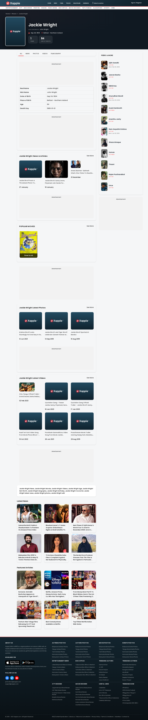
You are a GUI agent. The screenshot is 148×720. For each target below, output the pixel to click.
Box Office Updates (105, 695)
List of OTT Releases (105, 690)
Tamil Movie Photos (105, 652)
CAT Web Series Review (59, 690)
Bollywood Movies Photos (106, 646)
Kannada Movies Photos (106, 654)
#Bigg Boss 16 (126, 695)
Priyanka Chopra (127, 675)
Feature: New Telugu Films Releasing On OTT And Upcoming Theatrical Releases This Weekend (28, 624)
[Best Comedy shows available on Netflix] (56, 610)
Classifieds (97, 8)
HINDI (55, 3)
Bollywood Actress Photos (60, 646)
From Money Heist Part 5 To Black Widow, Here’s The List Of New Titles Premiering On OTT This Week (83, 594)
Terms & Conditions (107, 716)
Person (14, 14)
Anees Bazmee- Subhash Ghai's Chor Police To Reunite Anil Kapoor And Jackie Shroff (82, 172)
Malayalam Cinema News (60, 675)
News (27, 54)
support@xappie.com (12, 684)
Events (106, 8)
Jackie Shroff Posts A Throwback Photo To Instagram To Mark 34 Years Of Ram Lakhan (29, 182)
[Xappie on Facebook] (7, 678)
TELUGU (68, 3)
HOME (49, 3)
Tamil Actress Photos (58, 652)
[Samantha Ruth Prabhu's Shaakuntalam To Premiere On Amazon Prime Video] (29, 513)
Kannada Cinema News (59, 672)
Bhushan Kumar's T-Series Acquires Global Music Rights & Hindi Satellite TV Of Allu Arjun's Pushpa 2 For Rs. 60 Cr (56, 527)
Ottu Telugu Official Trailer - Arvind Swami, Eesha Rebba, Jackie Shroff (29, 395)
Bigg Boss (28, 8)
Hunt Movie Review (81, 692)
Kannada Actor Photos (82, 654)
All (21, 54)
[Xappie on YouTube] (17, 678)
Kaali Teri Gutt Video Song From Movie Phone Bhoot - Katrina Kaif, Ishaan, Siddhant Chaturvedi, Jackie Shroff (30, 434)
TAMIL (61, 3)
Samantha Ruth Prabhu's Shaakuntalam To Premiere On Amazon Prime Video (28, 527)
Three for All (28, 255)
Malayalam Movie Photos (106, 657)
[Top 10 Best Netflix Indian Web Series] (84, 610)
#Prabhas (125, 688)
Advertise (118, 716)
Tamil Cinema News (58, 670)
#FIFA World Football (128, 690)
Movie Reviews (74, 8)
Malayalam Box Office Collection (86, 675)
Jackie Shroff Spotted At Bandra (80, 333)
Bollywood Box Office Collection (85, 667)
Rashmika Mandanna (129, 664)
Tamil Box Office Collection (84, 670)
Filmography (56, 54)
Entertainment (12, 8)
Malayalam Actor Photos (83, 657)
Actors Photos (82, 643)
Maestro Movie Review (58, 697)
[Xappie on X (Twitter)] (12, 678)
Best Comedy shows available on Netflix (53, 623)
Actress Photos (59, 643)
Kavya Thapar (126, 680)
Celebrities (102, 688)
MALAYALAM (76, 3)
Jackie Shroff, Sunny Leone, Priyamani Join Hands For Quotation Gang (55, 182)
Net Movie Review (57, 699)
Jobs (113, 8)
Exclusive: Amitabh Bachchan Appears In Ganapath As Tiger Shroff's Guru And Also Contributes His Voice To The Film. (28, 594)
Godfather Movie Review (83, 705)
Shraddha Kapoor (128, 667)
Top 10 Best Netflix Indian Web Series (82, 623)
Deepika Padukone (128, 677)
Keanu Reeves (103, 677)
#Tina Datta (126, 700)
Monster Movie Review (82, 699)
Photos (37, 8)
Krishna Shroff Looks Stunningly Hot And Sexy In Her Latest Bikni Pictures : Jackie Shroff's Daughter (30, 333)
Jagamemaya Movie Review (61, 688)
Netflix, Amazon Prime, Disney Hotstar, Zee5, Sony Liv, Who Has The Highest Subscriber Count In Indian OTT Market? (56, 594)
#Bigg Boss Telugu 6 (128, 693)
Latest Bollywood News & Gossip (62, 664)
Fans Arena (52, 8)
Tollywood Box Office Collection (85, 664)
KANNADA (86, 3)
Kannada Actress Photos (59, 654)
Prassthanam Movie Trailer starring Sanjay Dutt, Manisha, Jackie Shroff (82, 434)
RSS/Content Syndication (60, 716)
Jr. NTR (101, 667)
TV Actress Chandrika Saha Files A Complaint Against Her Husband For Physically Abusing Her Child (56, 557)
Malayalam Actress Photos (60, 657)
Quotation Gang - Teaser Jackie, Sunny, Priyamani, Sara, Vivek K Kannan (56, 404)
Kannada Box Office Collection (85, 672)
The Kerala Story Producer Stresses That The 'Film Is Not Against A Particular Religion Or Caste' (83, 557)
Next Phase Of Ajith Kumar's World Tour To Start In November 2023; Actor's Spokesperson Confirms (83, 527)
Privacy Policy (96, 716)
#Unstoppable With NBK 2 (130, 703)
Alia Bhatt (125, 672)
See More (90, 156)
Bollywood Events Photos (130, 646)
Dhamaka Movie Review (83, 694)
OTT (20, 8)
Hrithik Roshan (103, 672)
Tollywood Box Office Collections (109, 698)
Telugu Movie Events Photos (130, 649)
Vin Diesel (102, 675)
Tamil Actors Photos (82, 652)
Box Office (63, 8)
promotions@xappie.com (13, 682)
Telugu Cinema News (58, 667)
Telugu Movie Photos (105, 649)
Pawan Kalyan (103, 670)
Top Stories (87, 8)
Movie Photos (105, 643)
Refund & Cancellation (83, 716)
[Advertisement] (56, 74)
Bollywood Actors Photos (83, 646)
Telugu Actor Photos (82, 649)
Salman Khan (103, 664)
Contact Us (125, 716)
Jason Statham (104, 680)
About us (72, 716)
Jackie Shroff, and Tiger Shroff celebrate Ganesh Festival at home (56, 333)
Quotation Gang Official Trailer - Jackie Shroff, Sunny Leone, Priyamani (81, 404)
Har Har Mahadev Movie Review (85, 697)
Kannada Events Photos (129, 652)
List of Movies (103, 693)
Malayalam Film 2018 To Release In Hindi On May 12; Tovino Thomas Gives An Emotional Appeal (28, 557)
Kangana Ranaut (127, 670)
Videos (44, 8)
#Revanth (125, 698)
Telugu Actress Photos (59, 649)
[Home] (13, 3)
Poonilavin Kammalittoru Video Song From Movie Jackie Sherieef (56, 434)
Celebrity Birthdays (105, 700)
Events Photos (128, 643)
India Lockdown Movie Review (85, 702)
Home (8, 14)
